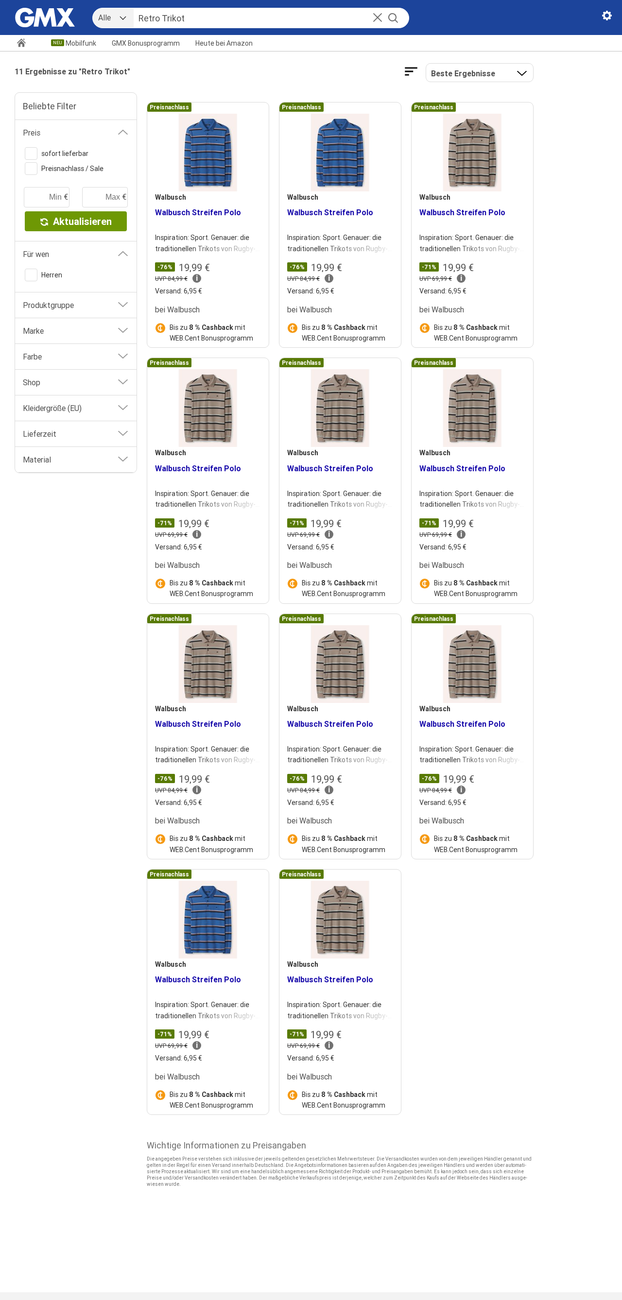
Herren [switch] (51, 275)
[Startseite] (25, 43)
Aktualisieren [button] (82, 221)
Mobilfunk (81, 43)
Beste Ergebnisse (463, 73)
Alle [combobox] (104, 17)
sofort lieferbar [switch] (64, 153)
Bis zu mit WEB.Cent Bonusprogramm (211, 332)
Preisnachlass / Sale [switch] (72, 168)
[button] (377, 18)
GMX (146, 43)
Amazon (224, 43)
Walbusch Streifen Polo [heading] (198, 212)
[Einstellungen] (607, 17)
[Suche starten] (393, 18)
